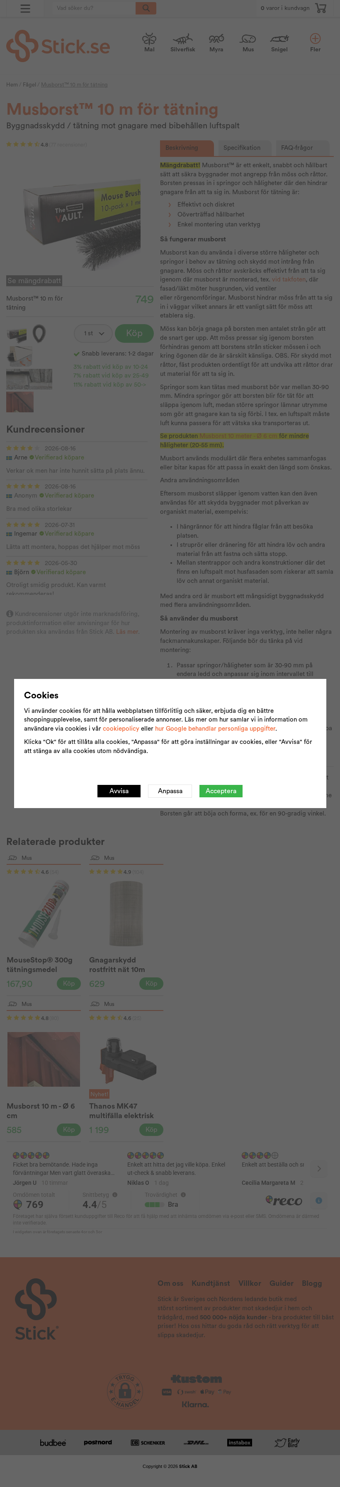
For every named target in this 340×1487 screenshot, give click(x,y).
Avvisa (119, 791)
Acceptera (221, 791)
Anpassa (170, 791)
